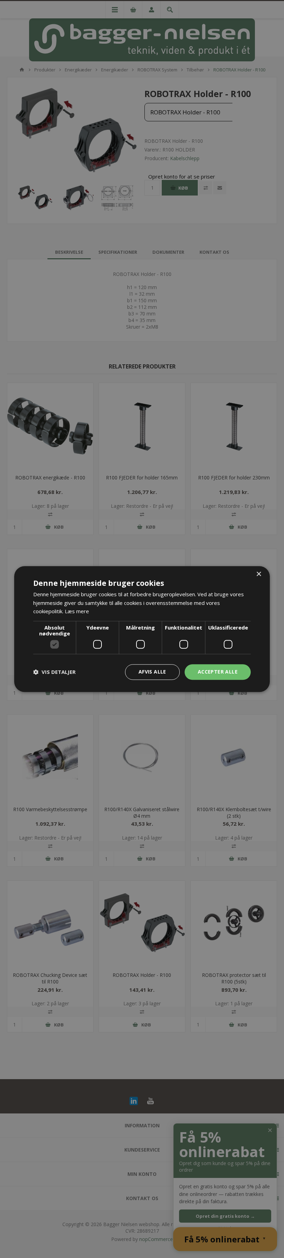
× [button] (258, 574)
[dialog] (142, 629)
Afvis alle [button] (152, 671)
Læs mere (77, 611)
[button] (54, 672)
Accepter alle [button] (218, 671)
